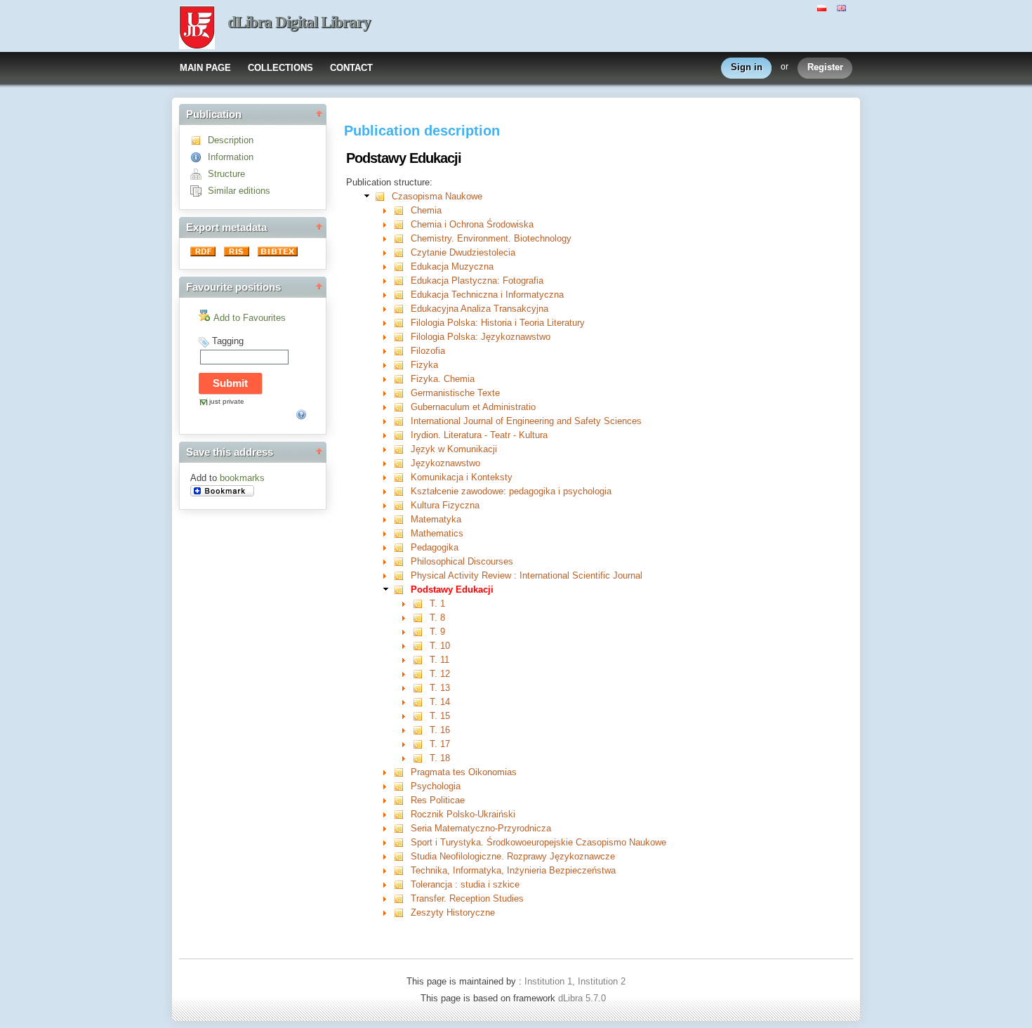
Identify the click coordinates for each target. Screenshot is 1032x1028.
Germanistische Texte (455, 393)
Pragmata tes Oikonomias (464, 772)
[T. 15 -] (421, 716)
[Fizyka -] (402, 365)
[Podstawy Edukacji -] (402, 589)
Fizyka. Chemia (443, 379)
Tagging (228, 341)
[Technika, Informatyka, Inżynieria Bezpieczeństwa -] (402, 870)
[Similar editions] (199, 190)
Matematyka (436, 519)
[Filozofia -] (402, 350)
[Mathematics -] (402, 533)
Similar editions (239, 190)
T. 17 (440, 744)
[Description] (199, 140)
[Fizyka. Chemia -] (402, 379)
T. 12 (440, 673)
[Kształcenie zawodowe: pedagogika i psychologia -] (402, 491)
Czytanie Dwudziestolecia (463, 252)
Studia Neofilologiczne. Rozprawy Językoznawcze (513, 856)
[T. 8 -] (421, 617)
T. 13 (440, 688)
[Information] (199, 157)
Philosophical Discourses (462, 561)
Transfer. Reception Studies (467, 898)
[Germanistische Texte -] (402, 393)
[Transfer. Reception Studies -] (402, 898)
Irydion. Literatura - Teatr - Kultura (479, 435)
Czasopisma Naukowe (437, 196)
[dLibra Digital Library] (197, 29)
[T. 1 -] (421, 603)
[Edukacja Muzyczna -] (402, 266)
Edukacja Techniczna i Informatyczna (487, 294)
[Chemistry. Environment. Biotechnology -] (402, 238)
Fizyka (424, 365)
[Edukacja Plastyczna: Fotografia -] (402, 280)
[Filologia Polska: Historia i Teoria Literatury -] (402, 322)
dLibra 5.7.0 (583, 998)
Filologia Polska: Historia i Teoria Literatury (498, 322)
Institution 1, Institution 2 (575, 981)
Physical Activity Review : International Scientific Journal (526, 575)
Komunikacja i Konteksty (461, 477)
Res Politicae (438, 800)
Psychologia (436, 786)
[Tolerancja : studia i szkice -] (402, 884)
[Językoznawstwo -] (402, 463)
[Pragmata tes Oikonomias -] (402, 772)
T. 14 (440, 702)
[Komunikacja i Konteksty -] (402, 477)
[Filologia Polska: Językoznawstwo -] (402, 336)
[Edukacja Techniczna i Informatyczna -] (402, 294)
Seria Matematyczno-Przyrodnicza (481, 828)
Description (230, 140)
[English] (843, 7)
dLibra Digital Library (299, 22)
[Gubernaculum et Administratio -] (402, 407)
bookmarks (242, 478)
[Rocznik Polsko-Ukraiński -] (402, 814)
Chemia (426, 210)
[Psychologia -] (402, 786)
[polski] (823, 7)
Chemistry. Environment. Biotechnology (491, 238)
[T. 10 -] (421, 645)
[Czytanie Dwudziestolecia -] (402, 252)
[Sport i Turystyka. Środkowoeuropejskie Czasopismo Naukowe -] (402, 842)
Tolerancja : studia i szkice (465, 884)
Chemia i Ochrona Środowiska (472, 224)
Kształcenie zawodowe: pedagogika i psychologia (511, 491)
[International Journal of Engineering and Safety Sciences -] (402, 421)
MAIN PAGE (205, 67)
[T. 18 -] (421, 758)
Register (825, 67)
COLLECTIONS (280, 67)
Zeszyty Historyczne (453, 912)
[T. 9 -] (421, 631)
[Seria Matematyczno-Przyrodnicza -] (402, 828)
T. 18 (440, 758)
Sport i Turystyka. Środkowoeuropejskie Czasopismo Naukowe (538, 842)
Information (230, 157)
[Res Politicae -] (402, 800)
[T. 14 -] (421, 702)
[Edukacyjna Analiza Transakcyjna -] (402, 308)
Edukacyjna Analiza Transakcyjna (479, 308)
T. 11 (439, 659)
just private (226, 401)
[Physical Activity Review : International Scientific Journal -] (402, 575)
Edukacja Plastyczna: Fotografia (477, 280)
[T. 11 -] (421, 659)
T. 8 (437, 617)
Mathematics (437, 533)
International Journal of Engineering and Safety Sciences (526, 421)
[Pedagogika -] (402, 547)
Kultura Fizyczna (445, 505)
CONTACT (351, 67)
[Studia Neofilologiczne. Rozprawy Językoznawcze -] (402, 856)
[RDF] (204, 253)
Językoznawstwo (445, 463)
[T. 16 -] (421, 730)
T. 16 (440, 730)
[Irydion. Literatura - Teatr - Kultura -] (402, 435)
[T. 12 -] (421, 673)
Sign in (746, 67)
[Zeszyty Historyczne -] (402, 912)
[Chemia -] (402, 210)
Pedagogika (434, 547)
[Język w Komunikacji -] (402, 449)
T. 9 (437, 631)
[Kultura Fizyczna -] (402, 505)
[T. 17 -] (421, 744)
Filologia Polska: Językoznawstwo (480, 336)
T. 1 (437, 603)
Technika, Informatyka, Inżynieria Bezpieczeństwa (513, 870)
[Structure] (199, 174)
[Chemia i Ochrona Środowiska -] (402, 224)
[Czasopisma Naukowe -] (383, 196)
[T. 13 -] (421, 688)
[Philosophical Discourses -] (402, 561)
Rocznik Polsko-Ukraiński (463, 814)
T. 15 (440, 716)
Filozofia (428, 350)
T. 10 (440, 645)
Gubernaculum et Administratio (473, 407)
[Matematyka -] (402, 519)
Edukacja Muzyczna (452, 266)
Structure (226, 174)
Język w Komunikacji (454, 449)
